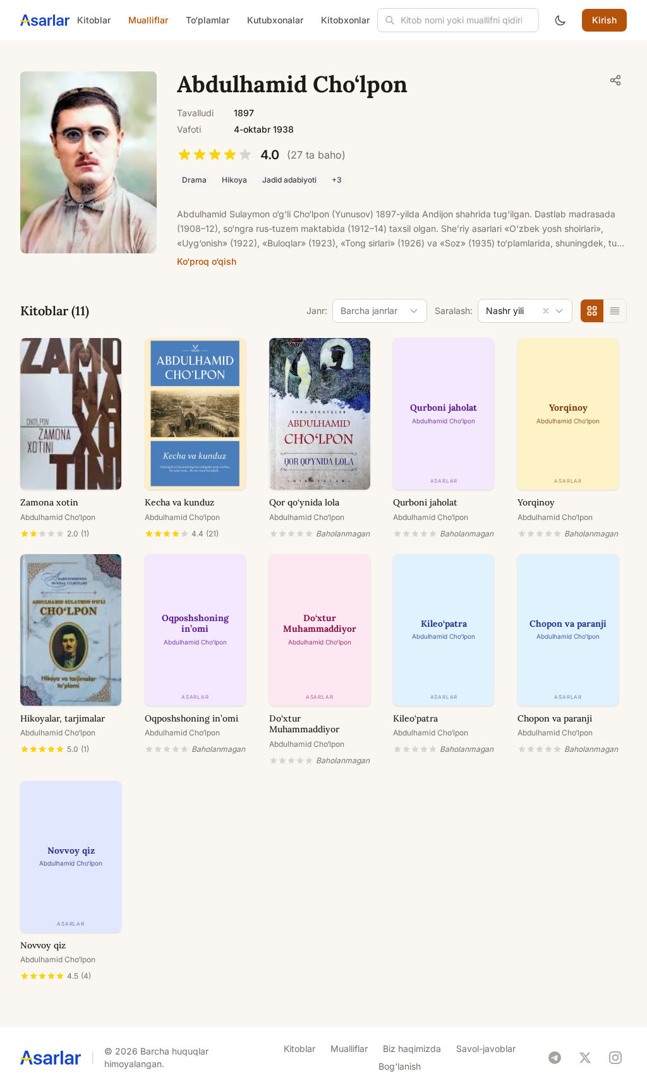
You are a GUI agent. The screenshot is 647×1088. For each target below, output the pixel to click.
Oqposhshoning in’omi (191, 718)
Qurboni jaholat (425, 502)
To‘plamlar (207, 20)
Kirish (604, 20)
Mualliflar (148, 20)
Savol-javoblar (486, 1048)
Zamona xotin (49, 502)
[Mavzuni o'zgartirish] (560, 20)
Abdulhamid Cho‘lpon (57, 517)
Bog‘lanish (399, 1066)
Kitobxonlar (345, 20)
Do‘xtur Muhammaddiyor (304, 724)
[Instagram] (615, 1057)
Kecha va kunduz (179, 502)
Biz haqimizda (412, 1048)
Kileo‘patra (415, 718)
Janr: (316, 310)
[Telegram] (554, 1057)
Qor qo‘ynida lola (304, 502)
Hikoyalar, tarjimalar (62, 718)
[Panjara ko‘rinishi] (592, 310)
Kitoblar (94, 20)
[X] (585, 1057)
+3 (337, 179)
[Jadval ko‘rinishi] (614, 310)
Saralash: (454, 310)
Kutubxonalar (275, 20)
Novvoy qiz (43, 945)
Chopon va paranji (554, 718)
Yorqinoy (536, 502)
